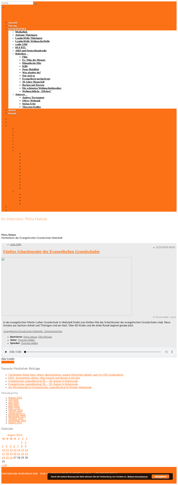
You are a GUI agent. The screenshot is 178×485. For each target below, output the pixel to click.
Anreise (12, 110)
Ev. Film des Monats (33, 60)
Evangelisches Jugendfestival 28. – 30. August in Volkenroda (43, 381)
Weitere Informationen (137, 476)
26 (11, 458)
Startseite (13, 22)
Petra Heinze (30, 337)
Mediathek (21, 31)
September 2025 (17, 421)
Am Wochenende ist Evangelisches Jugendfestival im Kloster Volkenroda (49, 387)
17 (3, 454)
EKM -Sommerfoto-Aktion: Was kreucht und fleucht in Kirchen (44, 378)
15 (22, 450)
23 (26, 454)
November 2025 (17, 416)
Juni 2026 (13, 402)
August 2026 (15, 398)
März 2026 (14, 408)
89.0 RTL (20, 47)
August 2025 (15, 423)
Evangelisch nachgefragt (36, 78)
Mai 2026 (13, 404)
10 (3, 450)
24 (3, 458)
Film (24, 56)
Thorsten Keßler (31, 106)
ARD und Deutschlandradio (31, 50)
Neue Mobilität (30, 69)
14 (18, 450)
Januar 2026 (15, 412)
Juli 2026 (13, 400)
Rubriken (20, 53)
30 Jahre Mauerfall (33, 81)
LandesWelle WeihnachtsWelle (32, 41)
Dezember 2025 (17, 414)
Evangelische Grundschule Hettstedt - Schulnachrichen (32, 331)
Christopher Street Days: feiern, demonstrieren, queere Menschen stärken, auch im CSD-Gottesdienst (65, 375)
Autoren (20, 94)
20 (15, 454)
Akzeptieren (161, 476)
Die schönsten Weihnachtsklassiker (42, 88)
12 (11, 450)
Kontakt (12, 113)
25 (7, 458)
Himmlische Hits (31, 63)
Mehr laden (7, 362)
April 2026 (13, 406)
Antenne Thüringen (26, 35)
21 (18, 454)
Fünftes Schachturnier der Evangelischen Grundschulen (51, 251)
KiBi (24, 66)
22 (22, 454)
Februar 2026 (15, 410)
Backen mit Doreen (33, 85)
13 (15, 450)
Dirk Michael (45, 337)
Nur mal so (28, 75)
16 (26, 450)
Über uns (12, 26)
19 (11, 454)
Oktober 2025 (15, 419)
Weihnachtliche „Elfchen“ (36, 91)
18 (7, 454)
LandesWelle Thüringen (28, 38)
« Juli (4, 465)
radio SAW (21, 44)
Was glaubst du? (31, 72)
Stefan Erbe (29, 103)
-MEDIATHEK (17, 29)
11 (7, 450)
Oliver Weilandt (31, 100)
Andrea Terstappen (33, 97)
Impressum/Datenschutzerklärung (20, 476)
